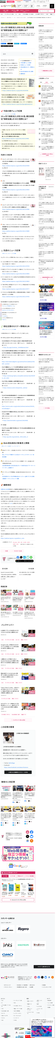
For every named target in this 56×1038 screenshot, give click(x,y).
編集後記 (23, 73)
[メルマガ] (27, 832)
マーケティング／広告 (9, 14)
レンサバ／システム (17, 1013)
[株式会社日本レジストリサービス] (7, 945)
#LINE (24, 542)
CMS (47, 14)
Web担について (38, 6)
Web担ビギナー (19, 6)
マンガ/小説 (39, 1006)
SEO (2, 14)
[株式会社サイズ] (39, 945)
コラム (28, 1006)
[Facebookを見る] (39, 977)
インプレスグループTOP (46, 987)
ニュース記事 (50, 1002)
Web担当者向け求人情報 (27, 71)
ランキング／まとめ (30, 1013)
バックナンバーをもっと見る (19, 720)
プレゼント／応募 (51, 1005)
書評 (38, 1004)
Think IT (4, 319)
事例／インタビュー (39, 1001)
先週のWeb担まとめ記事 (21, 17)
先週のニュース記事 (25, 65)
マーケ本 (5, 876)
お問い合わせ (32, 985)
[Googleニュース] (27, 840)
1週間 (46, 82)
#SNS (14, 544)
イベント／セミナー (39, 1009)
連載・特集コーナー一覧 (11, 17)
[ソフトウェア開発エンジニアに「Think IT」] (30, 1029)
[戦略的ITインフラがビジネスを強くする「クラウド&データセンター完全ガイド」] (19, 1029)
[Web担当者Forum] (7, 978)
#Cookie (15, 542)
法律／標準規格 (17, 1011)
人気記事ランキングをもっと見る (47, 154)
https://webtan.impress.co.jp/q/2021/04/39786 (15, 90)
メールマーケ (16, 1017)
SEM (2, 1020)
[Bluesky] (45, 977)
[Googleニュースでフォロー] (49, 977)
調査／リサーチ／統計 (18, 1008)
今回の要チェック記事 (26, 63)
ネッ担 (15, 838)
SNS (20, 14)
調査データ (29, 1004)
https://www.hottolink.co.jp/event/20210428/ (15, 420)
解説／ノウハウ (30, 1001)
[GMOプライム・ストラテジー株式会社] (7, 955)
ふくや (11, 503)
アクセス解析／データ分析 (28, 14)
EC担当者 (19, 1)
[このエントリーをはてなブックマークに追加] (24, 557)
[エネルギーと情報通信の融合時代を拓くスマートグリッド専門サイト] (19, 1037)
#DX (19, 542)
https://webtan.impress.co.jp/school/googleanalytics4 (17, 104)
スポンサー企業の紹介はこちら (44, 966)
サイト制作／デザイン (39, 14)
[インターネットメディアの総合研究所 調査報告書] (19, 1033)
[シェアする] (18, 557)
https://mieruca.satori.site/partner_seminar (15, 388)
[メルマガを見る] (35, 977)
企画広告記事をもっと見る (47, 278)
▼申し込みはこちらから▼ (37, 1025)
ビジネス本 (12, 876)
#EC (22, 542)
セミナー (8, 114)
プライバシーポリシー (8, 987)
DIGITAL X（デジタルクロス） (8, 310)
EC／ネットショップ (17, 1015)
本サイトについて (7, 985)
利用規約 (44, 985)
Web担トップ (3, 17)
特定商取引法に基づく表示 (22, 987)
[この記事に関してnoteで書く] (27, 557)
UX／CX (3, 1013)
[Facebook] (31, 832)
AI (16, 14)
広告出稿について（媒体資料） (22, 985)
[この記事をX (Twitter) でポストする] (21, 557)
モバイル (3, 1017)
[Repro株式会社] (23, 929)
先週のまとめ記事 (5, 489)
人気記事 (8, 446)
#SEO (28, 542)
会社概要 (31, 987)
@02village (12, 763)
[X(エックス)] (27, 836)
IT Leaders (4, 316)
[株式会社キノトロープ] (23, 945)
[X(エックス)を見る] (42, 977)
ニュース (4, 114)
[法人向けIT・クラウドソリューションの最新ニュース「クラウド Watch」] (30, 1033)
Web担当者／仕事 (5, 1011)
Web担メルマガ (26, 6)
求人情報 (13, 114)
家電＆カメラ (20, 876)
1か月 (51, 82)
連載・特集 (32, 6)
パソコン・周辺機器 (29, 876)
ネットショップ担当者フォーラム (8, 306)
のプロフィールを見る (18, 772)
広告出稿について (45, 6)
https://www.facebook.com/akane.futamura (16, 767)
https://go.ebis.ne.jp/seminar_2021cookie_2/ (15, 437)
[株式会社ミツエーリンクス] (7, 929)
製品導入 (27, 1)
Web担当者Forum (6, 6)
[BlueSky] (31, 836)
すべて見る (47, 408)
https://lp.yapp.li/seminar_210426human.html (15, 347)
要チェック (4, 253)
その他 (15, 1020)
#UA (17, 544)
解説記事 (49, 1000)
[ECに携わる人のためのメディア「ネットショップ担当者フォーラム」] (30, 1037)
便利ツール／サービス (29, 1009)
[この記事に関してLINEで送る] (31, 557)
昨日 (41, 82)
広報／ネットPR (5, 1015)
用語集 (49, 1007)
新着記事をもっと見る (47, 70)
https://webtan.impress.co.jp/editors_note (12, 538)
